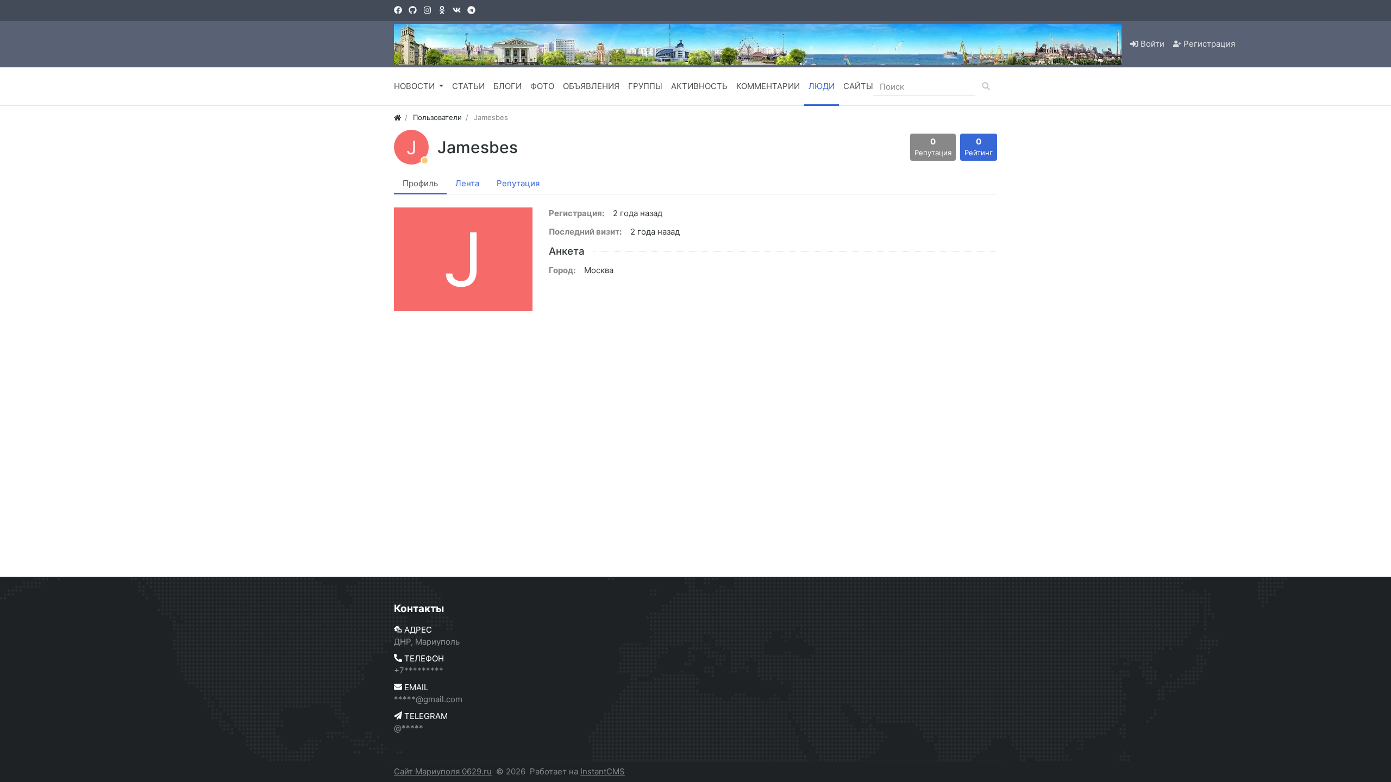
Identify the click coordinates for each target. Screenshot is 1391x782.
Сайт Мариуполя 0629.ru (443, 771)
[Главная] (397, 117)
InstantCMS (602, 771)
